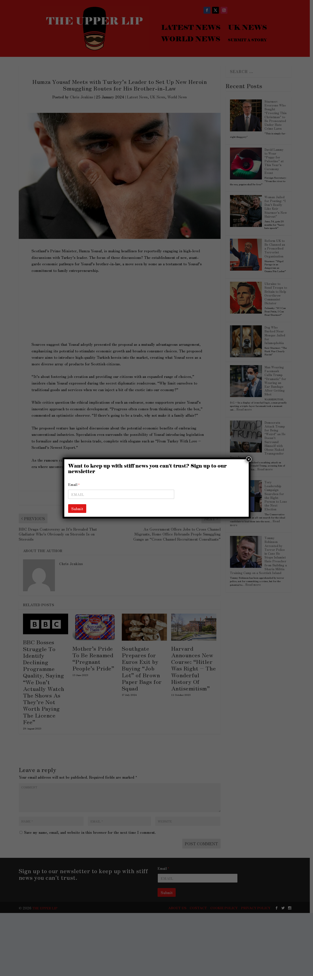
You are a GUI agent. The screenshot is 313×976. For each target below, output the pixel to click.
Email (74, 484)
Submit (77, 508)
